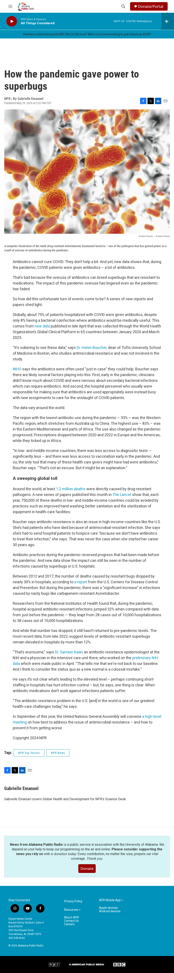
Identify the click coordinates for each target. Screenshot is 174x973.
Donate (87, 868)
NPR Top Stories (29, 753)
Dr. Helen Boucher (92, 347)
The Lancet (121, 494)
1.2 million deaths (71, 489)
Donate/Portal (150, 6)
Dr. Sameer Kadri (69, 652)
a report (80, 582)
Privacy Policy (73, 901)
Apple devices (108, 907)
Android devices (110, 911)
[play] (11, 21)
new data (42, 326)
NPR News (58, 753)
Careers (69, 924)
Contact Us (71, 920)
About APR (71, 917)
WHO (17, 369)
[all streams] (167, 21)
